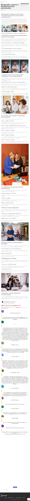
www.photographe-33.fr (5, 308)
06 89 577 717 (22, 33)
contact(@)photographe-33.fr (5, 307)
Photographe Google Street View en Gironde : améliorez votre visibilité (13, 448)
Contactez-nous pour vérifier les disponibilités (8, 303)
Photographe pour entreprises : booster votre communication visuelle (13, 465)
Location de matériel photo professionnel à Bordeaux (10, 481)
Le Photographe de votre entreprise (6, 489)
